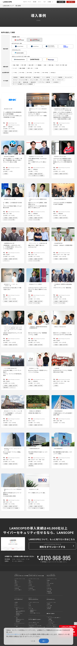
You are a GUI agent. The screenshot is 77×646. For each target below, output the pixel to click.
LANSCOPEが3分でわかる (52, 545)
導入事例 (34, 1)
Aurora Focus (17, 616)
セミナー (39, 1)
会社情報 (49, 1)
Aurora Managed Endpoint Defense (19, 623)
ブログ (44, 1)
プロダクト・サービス (27, 1)
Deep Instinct (17, 624)
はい (44, 641)
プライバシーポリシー (13, 634)
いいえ (33, 641)
